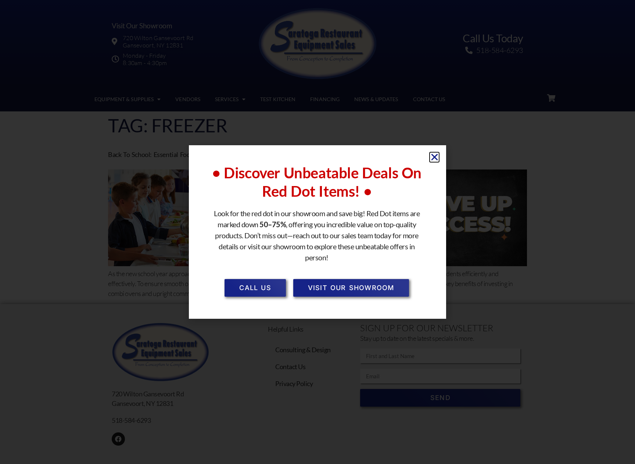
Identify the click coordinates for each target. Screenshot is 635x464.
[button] (434, 157)
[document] (317, 232)
